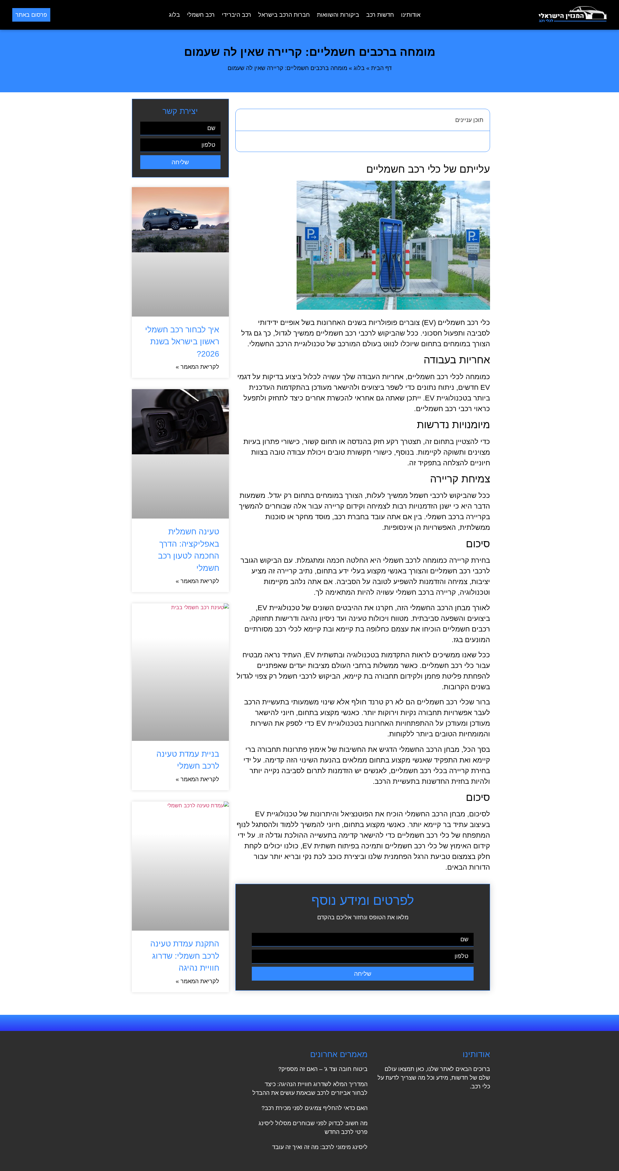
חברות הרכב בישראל (284, 15)
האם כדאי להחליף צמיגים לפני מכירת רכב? (314, 1108)
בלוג (174, 15)
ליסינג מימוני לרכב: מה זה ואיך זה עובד (320, 1147)
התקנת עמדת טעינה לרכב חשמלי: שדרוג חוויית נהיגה (184, 955)
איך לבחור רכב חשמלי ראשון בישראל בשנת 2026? (182, 341)
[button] (244, 119)
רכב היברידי (236, 15)
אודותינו (410, 15)
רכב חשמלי (201, 15)
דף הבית (381, 68)
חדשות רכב (380, 15)
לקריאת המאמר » (197, 367)
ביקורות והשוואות (338, 15)
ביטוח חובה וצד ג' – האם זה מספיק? (323, 1069)
